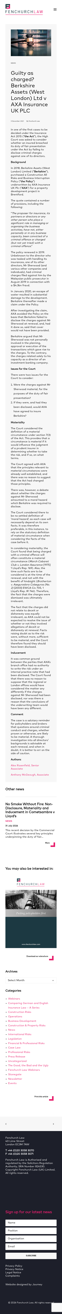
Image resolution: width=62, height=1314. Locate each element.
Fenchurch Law (34, 121)
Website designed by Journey (23, 1284)
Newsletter (15, 1079)
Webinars (14, 999)
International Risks (19, 1034)
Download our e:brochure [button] (37, 956)
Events (12, 1083)
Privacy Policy (13, 1266)
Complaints (12, 1276)
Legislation (15, 1039)
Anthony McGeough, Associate (30, 775)
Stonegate (15, 1074)
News (13, 63)
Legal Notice (13, 1272)
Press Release (16, 1056)
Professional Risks (19, 1052)
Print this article (41, 1097)
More (47, 843)
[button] (55, 9)
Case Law (14, 1048)
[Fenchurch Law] (24, 9)
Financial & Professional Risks (26, 1043)
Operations (15, 1016)
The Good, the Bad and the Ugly (28, 1065)
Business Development (22, 1021)
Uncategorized (17, 1061)
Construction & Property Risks (26, 1025)
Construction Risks (19, 1012)
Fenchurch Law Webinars (24, 1070)
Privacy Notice (14, 1269)
